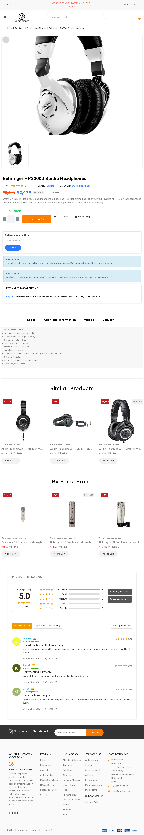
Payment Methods (71, 780)
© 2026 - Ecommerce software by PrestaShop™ (29, 830)
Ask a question (119, 599)
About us (67, 775)
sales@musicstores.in (121, 791)
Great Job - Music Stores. (21, 769)
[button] (5, 85)
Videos (89, 319)
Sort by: (117, 625)
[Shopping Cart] (138, 17)
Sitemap (67, 810)
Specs (31, 319)
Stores (66, 814)
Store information (118, 754)
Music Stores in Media (70, 787)
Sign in (88, 765)
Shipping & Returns (72, 760)
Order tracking (92, 760)
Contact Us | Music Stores (71, 802)
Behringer (51, 186)
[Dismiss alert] (138, 259)
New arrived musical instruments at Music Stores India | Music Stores (49, 775)
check (13, 247)
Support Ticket (92, 802)
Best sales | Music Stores (48, 792)
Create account (92, 770)
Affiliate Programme (91, 777)
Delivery (108, 319)
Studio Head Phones (82, 186)
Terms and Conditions (68, 767)
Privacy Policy (69, 795)
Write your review (120, 591)
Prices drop (45, 760)
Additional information (60, 319)
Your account (93, 754)
